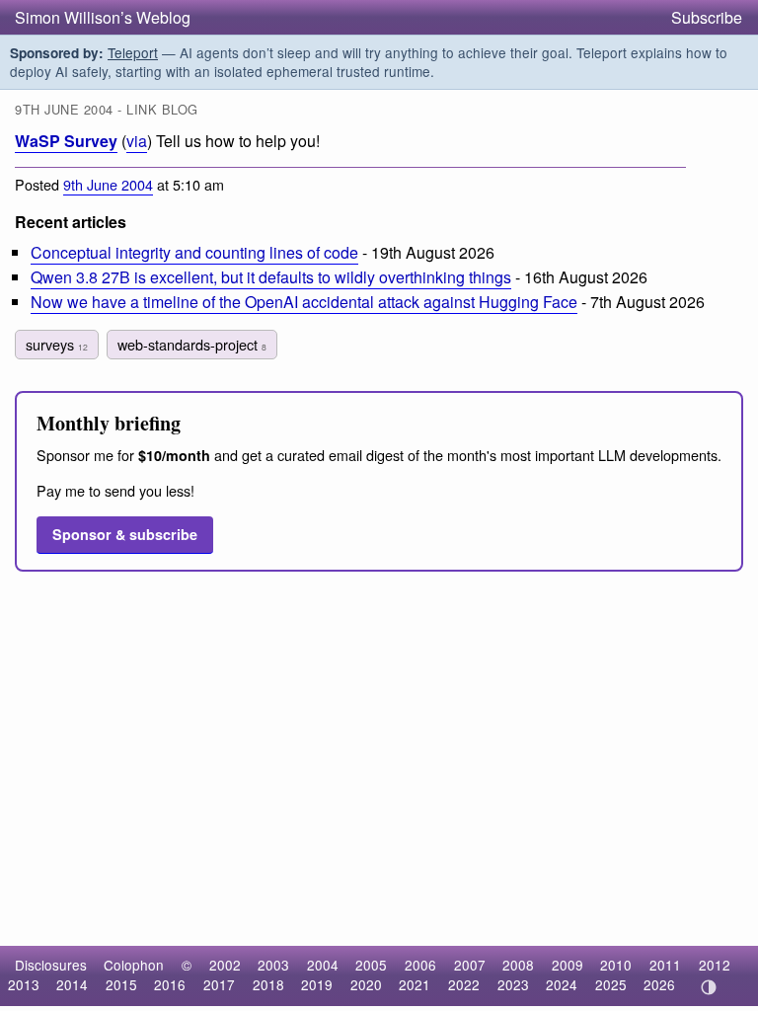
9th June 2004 (108, 184)
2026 (659, 984)
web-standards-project (191, 344)
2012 (714, 964)
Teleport (133, 52)
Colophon (134, 964)
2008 (518, 964)
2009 (567, 964)
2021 (414, 984)
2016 (170, 984)
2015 (121, 984)
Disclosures (51, 964)
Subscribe (706, 17)
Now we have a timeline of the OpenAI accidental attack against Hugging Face (304, 301)
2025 (611, 984)
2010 (616, 964)
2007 (470, 964)
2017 (219, 984)
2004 (323, 964)
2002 (225, 964)
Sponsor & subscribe (124, 534)
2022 (464, 984)
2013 (23, 984)
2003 (273, 964)
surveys (57, 344)
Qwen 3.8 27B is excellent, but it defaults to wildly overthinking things (271, 277)
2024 (561, 984)
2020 (366, 984)
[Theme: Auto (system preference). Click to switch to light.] (708, 987)
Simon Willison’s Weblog (102, 17)
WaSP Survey (66, 140)
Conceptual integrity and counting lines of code (194, 252)
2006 (420, 964)
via (136, 140)
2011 (665, 964)
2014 (72, 984)
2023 (513, 984)
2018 (268, 984)
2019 (317, 984)
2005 (371, 964)
